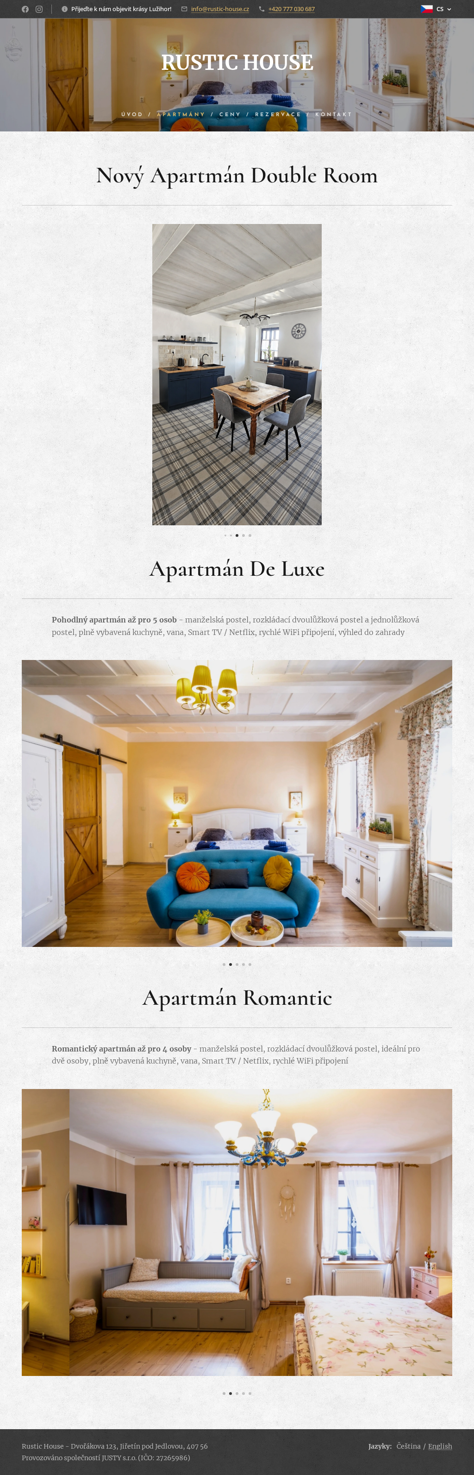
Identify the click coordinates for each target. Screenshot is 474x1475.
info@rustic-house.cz (220, 9)
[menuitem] (136, 115)
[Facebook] (25, 9)
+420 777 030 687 (291, 9)
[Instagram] (39, 9)
